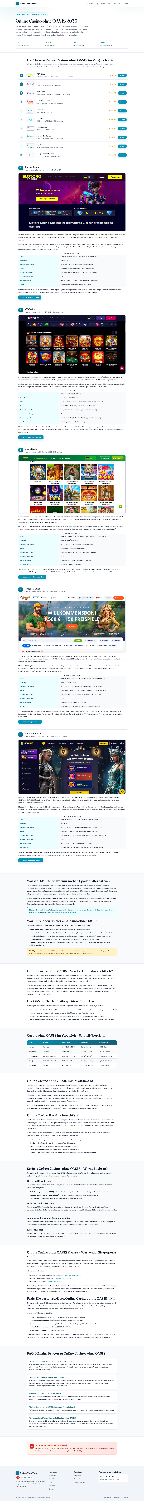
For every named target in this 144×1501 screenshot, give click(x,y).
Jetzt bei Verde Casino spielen (32, 577)
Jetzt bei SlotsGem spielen (31, 860)
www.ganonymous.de (63, 1278)
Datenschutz (78, 1479)
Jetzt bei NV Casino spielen (31, 437)
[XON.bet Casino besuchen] (30, 119)
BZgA (81, 1451)
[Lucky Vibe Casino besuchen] (30, 137)
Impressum (77, 1476)
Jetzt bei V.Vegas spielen (30, 722)
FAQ (109, 4)
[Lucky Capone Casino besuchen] (30, 155)
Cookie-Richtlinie (79, 1482)
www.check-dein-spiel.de (67, 912)
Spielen (122, 75)
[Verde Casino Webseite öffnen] (72, 484)
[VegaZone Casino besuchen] (30, 146)
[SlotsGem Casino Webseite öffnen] (72, 767)
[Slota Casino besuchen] (30, 128)
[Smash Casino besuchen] (30, 111)
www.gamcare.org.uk (55, 1281)
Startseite (89, 3)
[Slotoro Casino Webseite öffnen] (72, 202)
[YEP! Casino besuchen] (30, 75)
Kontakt (125, 4)
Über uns (117, 4)
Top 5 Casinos (101, 4)
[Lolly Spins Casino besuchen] (30, 102)
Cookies (125, 1498)
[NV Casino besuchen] (30, 93)
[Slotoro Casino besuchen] (30, 84)
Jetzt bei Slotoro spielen (30, 297)
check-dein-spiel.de (64, 1451)
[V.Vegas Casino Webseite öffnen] (72, 624)
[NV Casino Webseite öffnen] (72, 344)
